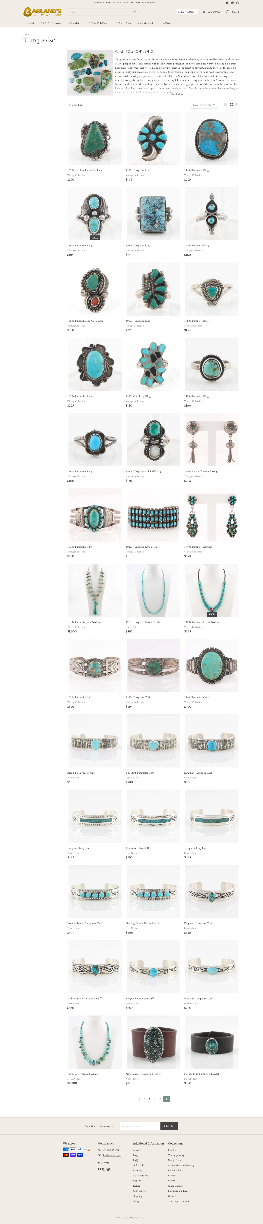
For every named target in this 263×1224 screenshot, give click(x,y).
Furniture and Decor (178, 1190)
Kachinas (124, 22)
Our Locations (140, 1175)
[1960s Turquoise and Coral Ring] (95, 289)
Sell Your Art (139, 1190)
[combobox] (102, 12)
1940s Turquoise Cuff (196, 697)
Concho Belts (33, 268)
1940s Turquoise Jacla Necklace (84, 622)
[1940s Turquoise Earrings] (211, 515)
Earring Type (33, 152)
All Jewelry (32, 252)
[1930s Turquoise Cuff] (95, 515)
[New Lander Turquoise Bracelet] (153, 1042)
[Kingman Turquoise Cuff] (211, 740)
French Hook (39, 158)
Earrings (31, 272)
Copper (42, 187)
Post (51, 158)
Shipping (137, 1196)
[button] (187, 11)
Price (27, 239)
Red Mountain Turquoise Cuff (84, 998)
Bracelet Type (33, 89)
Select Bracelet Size (34, 82)
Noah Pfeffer (73, 1078)
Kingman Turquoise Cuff (198, 772)
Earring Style (33, 130)
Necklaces (31, 280)
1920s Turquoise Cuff (79, 697)
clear (59, 167)
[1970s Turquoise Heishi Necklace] (153, 590)
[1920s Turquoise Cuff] (95, 665)
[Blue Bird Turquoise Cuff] (95, 740)
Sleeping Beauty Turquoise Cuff (84, 923)
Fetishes (30, 276)
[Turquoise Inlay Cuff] (95, 816)
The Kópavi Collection (179, 1201)
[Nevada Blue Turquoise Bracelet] (211, 1042)
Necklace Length (35, 196)
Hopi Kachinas (176, 1170)
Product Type (33, 246)
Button (28, 137)
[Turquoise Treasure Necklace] (95, 1042)
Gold (43, 181)
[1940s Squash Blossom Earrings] (211, 439)
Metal (28, 174)
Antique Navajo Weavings (181, 1165)
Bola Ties (31, 256)
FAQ (135, 1160)
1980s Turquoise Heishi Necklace (202, 622)
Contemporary (31, 67)
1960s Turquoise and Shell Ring (143, 471)
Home (30, 22)
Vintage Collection (76, 175)
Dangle (28, 143)
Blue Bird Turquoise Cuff (81, 772)
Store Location (34, 306)
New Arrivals (51, 22)
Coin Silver (30, 187)
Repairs (137, 1180)
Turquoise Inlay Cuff (79, 848)
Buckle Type (32, 102)
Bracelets (31, 260)
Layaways (138, 1170)
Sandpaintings (175, 1185)
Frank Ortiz (131, 626)
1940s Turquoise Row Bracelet (143, 546)
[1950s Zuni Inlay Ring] (153, 364)
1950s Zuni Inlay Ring (138, 396)
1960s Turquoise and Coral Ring (85, 320)
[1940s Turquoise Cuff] (211, 665)
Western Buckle (45, 108)
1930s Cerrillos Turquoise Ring (84, 170)
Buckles (30, 264)
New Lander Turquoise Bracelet (143, 1073)
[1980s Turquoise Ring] (211, 364)
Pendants (31, 224)
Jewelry (74, 22)
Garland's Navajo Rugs (37, 316)
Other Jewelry (33, 284)
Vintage (45, 67)
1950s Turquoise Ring (138, 245)
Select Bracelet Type (34, 95)
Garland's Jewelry (35, 312)
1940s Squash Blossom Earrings (201, 471)
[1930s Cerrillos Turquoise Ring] (95, 138)
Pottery (171, 1180)
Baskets (171, 1175)
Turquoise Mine (35, 338)
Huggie (48, 143)
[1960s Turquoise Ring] (153, 138)
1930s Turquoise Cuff (79, 546)
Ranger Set (30, 108)
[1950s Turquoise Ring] (153, 213)
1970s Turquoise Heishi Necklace (144, 622)
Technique (31, 323)
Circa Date (31, 117)
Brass (51, 181)
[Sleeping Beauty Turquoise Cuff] (95, 891)
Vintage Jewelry (176, 1155)
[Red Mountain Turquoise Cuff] (95, 966)
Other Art (145, 22)
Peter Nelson (73, 777)
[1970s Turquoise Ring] (211, 213)
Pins (29, 228)
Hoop (37, 143)
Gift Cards (138, 1165)
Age (26, 61)
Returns (137, 1185)
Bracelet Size (33, 76)
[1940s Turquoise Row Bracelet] (153, 515)
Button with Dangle (43, 137)
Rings (30, 292)
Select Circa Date (33, 123)
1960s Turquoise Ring (138, 170)
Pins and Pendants (35, 232)
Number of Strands (37, 211)
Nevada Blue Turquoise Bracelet (201, 1073)
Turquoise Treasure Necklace (82, 1073)
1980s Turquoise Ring (196, 396)
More (167, 22)
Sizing (136, 1201)
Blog (135, 1155)
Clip (27, 158)
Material (29, 167)
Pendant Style (33, 218)
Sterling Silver (31, 181)
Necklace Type (34, 203)
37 (160, 1099)
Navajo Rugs (98, 22)
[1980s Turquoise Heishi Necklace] (211, 590)
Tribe (27, 330)
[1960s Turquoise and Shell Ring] (153, 439)
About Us (138, 1150)
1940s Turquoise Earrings (198, 546)
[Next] (166, 1099)
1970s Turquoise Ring (196, 245)
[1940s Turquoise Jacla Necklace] (95, 590)
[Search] (134, 12)
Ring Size (30, 299)
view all (57, 53)
